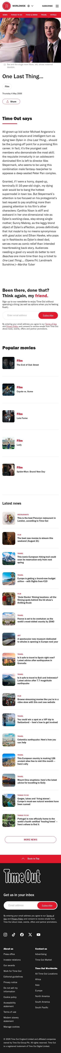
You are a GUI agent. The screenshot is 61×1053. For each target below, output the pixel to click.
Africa (38, 979)
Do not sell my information (11, 990)
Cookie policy (10, 997)
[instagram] (5, 934)
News (5, 15)
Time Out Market (43, 960)
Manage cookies (12, 1027)
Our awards (9, 966)
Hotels (53, 15)
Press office (9, 954)
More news (30, 840)
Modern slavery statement (11, 1020)
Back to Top (33, 859)
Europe (38, 991)
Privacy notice (10, 982)
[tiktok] (13, 934)
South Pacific (41, 1008)
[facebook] (22, 934)
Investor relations (12, 960)
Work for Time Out (12, 971)
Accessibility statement (10, 1005)
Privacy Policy (12, 327)
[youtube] (38, 934)
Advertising (40, 954)
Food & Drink (31, 15)
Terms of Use (51, 324)
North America (42, 996)
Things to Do (16, 15)
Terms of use (10, 1012)
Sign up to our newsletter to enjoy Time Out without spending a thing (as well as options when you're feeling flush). (30, 305)
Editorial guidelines (13, 977)
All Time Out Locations (46, 974)
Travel (44, 15)
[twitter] (30, 934)
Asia (37, 985)
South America (42, 1002)
